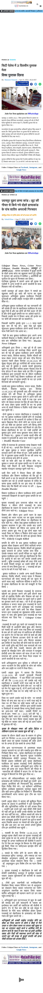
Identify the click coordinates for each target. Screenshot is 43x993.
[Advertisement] (21, 35)
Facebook (24, 167)
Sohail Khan (9, 219)
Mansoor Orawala (11, 80)
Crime (12, 195)
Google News (21, 170)
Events (13, 60)
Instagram (33, 167)
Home (4, 60)
